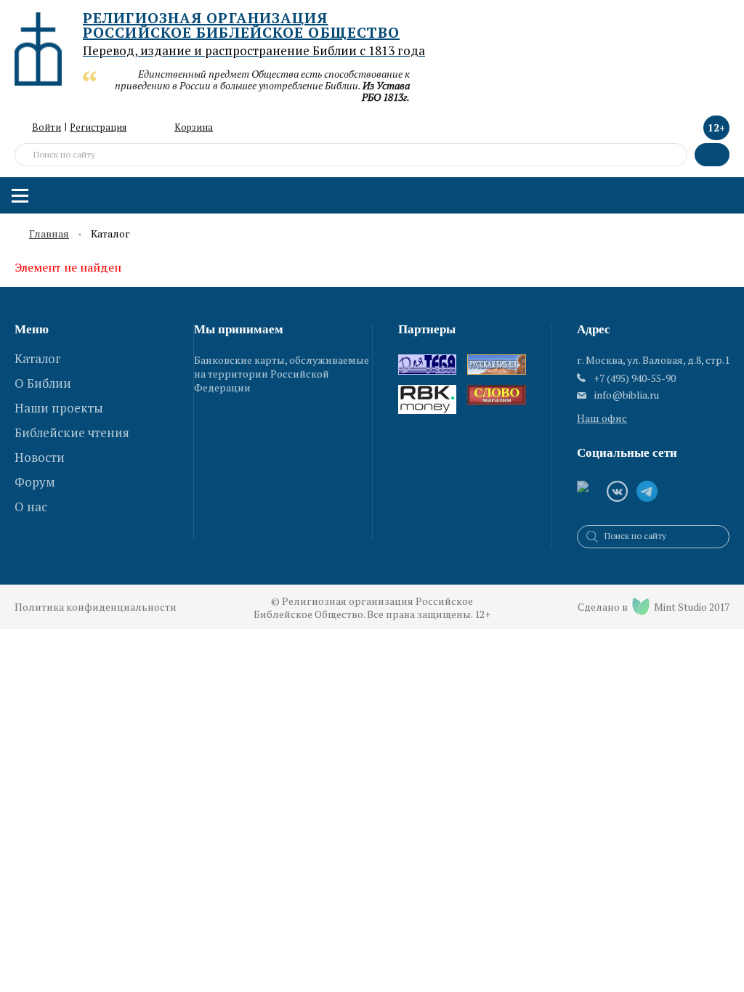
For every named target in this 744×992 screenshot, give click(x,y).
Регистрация (98, 127)
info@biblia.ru (626, 395)
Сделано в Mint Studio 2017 (653, 607)
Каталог (38, 358)
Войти (46, 127)
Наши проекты (59, 407)
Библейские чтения (72, 432)
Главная (49, 234)
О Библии (43, 383)
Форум (35, 481)
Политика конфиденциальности (96, 607)
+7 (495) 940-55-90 (635, 378)
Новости (40, 457)
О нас (31, 506)
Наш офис (602, 418)
